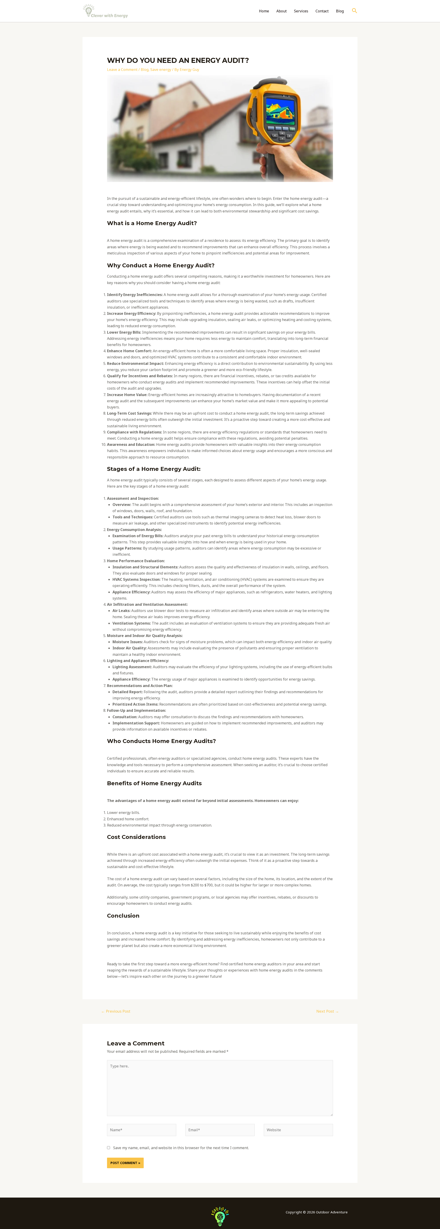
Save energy (160, 69)
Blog (340, 11)
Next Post (327, 1011)
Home (264, 11)
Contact (322, 11)
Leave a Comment (122, 69)
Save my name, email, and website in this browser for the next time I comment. (181, 1147)
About (281, 11)
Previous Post (115, 1011)
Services (301, 11)
